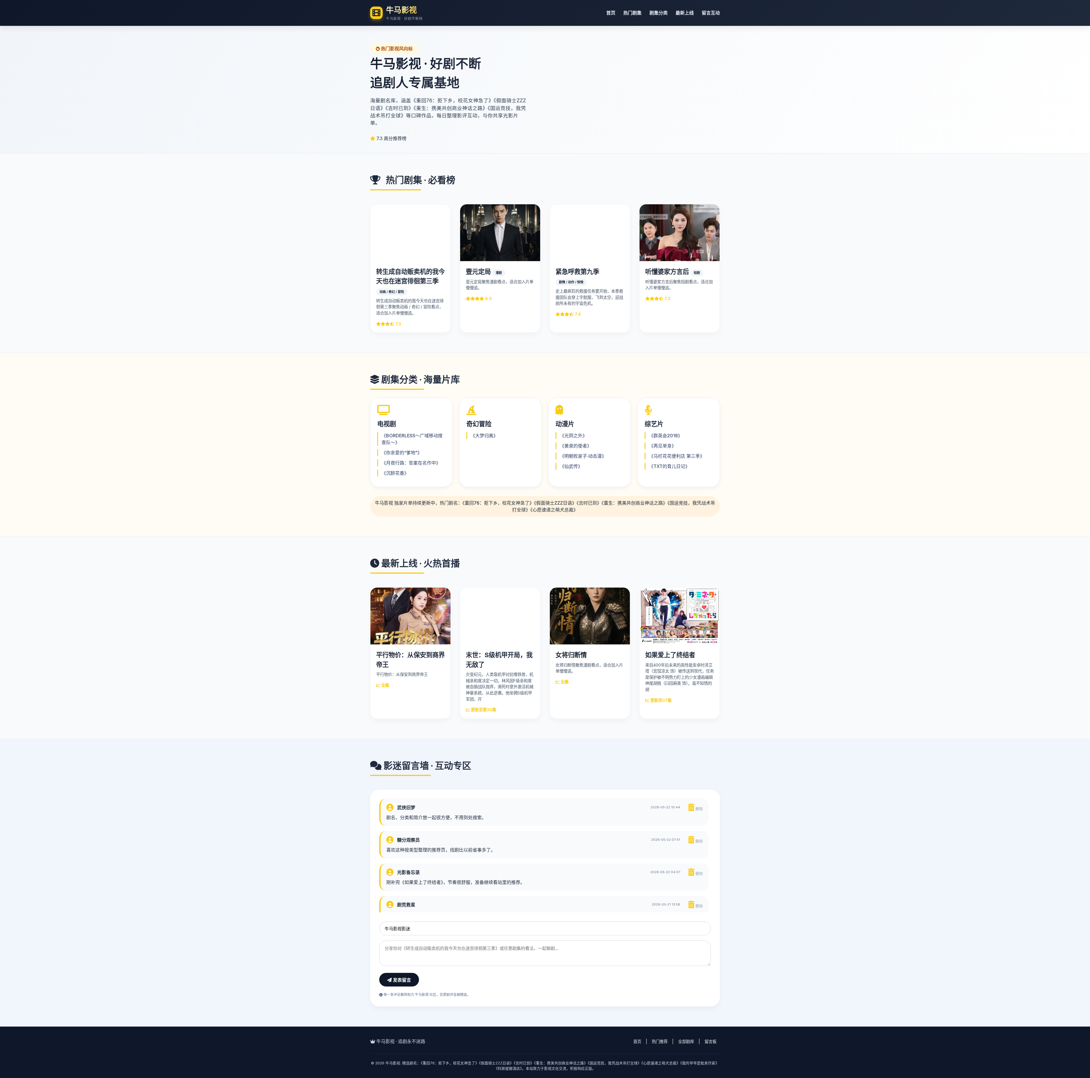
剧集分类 (658, 13)
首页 (610, 13)
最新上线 (685, 13)
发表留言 (401, 980)
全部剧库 (686, 1041)
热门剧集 (632, 13)
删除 (698, 809)
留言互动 (711, 13)
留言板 (710, 1041)
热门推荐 (660, 1041)
